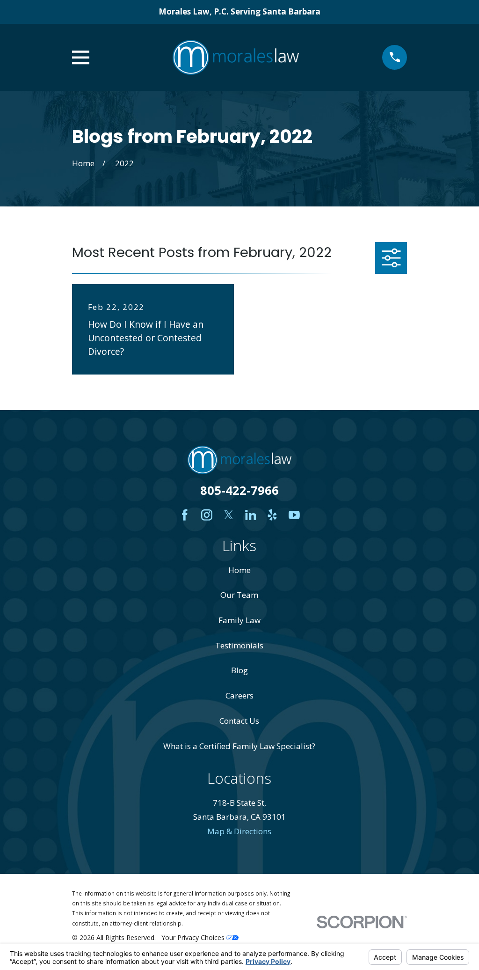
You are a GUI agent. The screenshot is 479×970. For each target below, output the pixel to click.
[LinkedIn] (250, 515)
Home (239, 570)
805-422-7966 (239, 490)
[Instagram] (206, 515)
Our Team (239, 594)
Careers (239, 695)
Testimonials (239, 645)
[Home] (236, 57)
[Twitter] (228, 515)
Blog (239, 670)
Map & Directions (239, 831)
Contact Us (239, 720)
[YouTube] (294, 515)
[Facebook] (184, 515)
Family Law (239, 620)
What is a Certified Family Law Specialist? (239, 746)
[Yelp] (272, 515)
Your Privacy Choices (193, 937)
